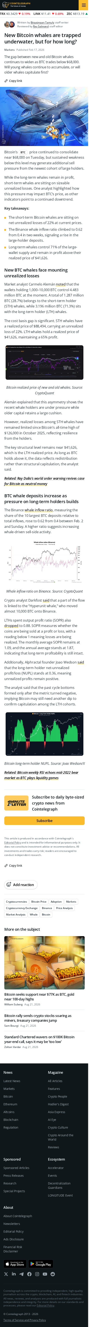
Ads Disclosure (13, 1239)
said (46, 600)
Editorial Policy (12, 842)
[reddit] (52, 1275)
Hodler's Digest (58, 1104)
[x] (6, 1275)
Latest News (11, 1081)
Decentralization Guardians (59, 1185)
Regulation (10, 1127)
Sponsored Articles (16, 1168)
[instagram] (37, 1275)
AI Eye (52, 1120)
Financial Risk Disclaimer (12, 1249)
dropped (11, 625)
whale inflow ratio (39, 510)
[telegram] (21, 1275)
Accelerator (56, 1168)
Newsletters (11, 1224)
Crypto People (57, 1096)
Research (9, 1183)
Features (54, 1089)
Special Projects (14, 1191)
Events (52, 1175)
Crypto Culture (58, 1127)
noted (60, 284)
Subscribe (44, 820)
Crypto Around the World (60, 1137)
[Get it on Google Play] (41, 1263)
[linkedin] (13, 1275)
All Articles (55, 1081)
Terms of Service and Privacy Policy (24, 1320)
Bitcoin (8, 1096)
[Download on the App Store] (15, 1263)
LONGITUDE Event (60, 1195)
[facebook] (29, 1275)
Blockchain (10, 1120)
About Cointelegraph (17, 1216)
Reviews (53, 1147)
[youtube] (45, 1275)
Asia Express (56, 1112)
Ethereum (10, 1104)
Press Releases (13, 1175)
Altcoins (8, 1112)
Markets (9, 50)
